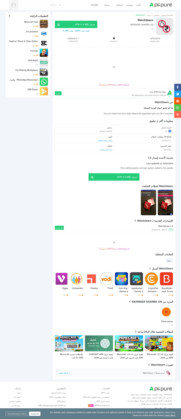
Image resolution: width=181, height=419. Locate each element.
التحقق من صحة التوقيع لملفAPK (96, 397)
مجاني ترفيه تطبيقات (104, 140)
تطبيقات (156, 15)
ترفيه (149, 15)
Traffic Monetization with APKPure (52, 405)
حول (19, 392)
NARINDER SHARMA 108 (141, 24)
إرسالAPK (61, 401)
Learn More (170, 415)
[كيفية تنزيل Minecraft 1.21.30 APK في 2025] (159, 343)
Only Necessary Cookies (16, 413)
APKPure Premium (102, 405)
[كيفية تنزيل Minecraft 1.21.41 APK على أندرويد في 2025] (129, 343)
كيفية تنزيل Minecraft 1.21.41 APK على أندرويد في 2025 (130, 356)
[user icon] (13, 5)
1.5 (166, 131)
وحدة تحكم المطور (58, 392)
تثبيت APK (105, 392)
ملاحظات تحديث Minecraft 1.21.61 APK (71, 356)
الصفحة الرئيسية (167, 15)
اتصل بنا (17, 397)
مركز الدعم (16, 405)
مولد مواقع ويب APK (57, 397)
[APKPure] (160, 5)
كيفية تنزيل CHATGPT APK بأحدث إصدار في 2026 (101, 356)
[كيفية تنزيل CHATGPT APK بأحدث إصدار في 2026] (99, 343)
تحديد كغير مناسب (105, 149)
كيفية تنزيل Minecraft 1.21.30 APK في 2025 (160, 356)
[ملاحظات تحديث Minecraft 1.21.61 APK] (69, 343)
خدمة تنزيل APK (103, 401)
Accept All (35, 413)
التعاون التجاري (15, 401)
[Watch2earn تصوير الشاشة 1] (148, 202)
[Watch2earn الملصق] (165, 202)
